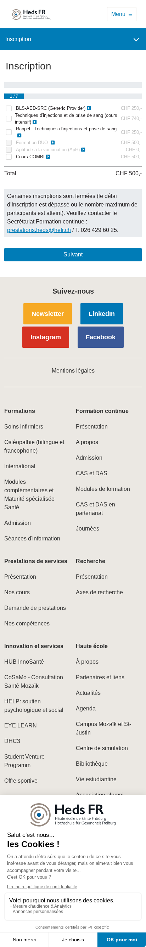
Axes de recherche (99, 592)
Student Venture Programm (24, 761)
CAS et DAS (91, 473)
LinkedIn (102, 313)
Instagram (45, 337)
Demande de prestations (35, 608)
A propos (87, 442)
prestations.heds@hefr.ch (39, 230)
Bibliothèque (92, 764)
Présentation (92, 427)
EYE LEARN (20, 725)
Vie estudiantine (96, 779)
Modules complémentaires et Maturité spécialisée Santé (29, 494)
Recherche (90, 561)
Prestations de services (35, 561)
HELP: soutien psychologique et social (33, 705)
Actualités (88, 693)
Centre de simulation (102, 748)
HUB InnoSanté (24, 662)
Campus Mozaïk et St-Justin (103, 728)
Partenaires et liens (100, 677)
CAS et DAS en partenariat (95, 508)
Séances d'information (32, 538)
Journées (87, 529)
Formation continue (102, 411)
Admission (17, 523)
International (19, 466)
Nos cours (17, 592)
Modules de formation (103, 489)
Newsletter (48, 313)
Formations (19, 411)
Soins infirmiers (23, 427)
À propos (87, 662)
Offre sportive (21, 781)
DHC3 (12, 741)
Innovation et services (33, 646)
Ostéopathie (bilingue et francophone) (34, 446)
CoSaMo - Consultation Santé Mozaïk (33, 681)
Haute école (92, 646)
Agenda (86, 708)
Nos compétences (27, 623)
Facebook (101, 337)
